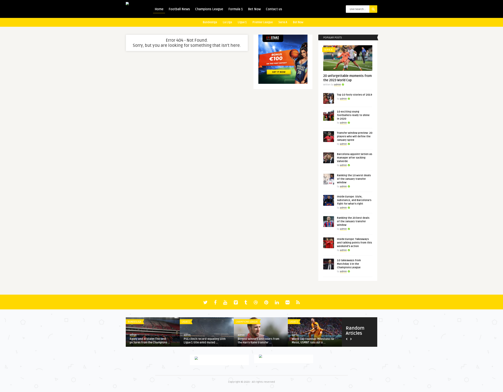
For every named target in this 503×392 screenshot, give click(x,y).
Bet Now (254, 9)
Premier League (262, 22)
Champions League (209, 9)
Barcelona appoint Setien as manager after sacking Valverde (354, 158)
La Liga (227, 22)
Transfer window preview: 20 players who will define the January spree (354, 136)
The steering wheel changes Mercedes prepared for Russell (315, 340)
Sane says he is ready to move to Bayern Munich (208, 340)
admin (337, 84)
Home (159, 9)
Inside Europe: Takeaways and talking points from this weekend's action (354, 243)
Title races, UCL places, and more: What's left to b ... (263, 340)
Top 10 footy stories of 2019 (354, 94)
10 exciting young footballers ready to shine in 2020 (353, 115)
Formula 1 (235, 9)
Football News (179, 9)
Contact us (274, 9)
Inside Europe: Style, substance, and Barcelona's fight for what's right (354, 200)
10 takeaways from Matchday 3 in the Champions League (349, 264)
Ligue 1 (242, 22)
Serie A (282, 22)
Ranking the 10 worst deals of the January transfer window (354, 179)
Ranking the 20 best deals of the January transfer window (353, 221)
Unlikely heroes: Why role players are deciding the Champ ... (154, 340)
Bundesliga (210, 22)
